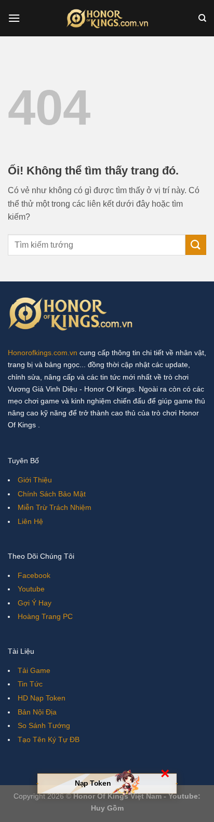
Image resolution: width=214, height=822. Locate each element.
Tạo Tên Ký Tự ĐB (48, 739)
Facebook (34, 575)
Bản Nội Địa (37, 712)
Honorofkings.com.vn (42, 352)
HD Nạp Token (41, 698)
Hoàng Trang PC (45, 616)
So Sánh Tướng (44, 725)
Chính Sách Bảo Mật (52, 494)
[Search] (202, 18)
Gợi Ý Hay (34, 603)
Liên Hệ (30, 521)
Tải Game (34, 670)
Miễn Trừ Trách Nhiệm (54, 507)
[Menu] (14, 18)
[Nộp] (195, 245)
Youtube (31, 589)
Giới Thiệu (35, 480)
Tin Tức (30, 684)
